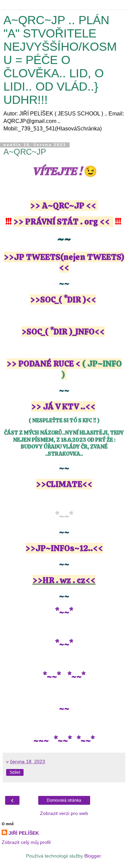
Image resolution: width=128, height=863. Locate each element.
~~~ (41, 740)
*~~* (52, 676)
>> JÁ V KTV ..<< (63, 406)
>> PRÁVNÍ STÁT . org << (61, 221)
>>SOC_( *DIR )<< (63, 299)
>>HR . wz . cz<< (64, 580)
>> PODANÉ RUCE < (43, 363)
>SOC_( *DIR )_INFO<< (63, 331)
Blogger (92, 856)
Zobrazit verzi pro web (64, 813)
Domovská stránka (64, 800)
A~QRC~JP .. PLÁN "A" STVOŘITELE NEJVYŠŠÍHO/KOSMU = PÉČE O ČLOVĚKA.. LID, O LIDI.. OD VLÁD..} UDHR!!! (60, 60)
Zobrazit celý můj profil (26, 842)
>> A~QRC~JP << (63, 205)
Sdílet (15, 772)
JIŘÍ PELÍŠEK (24, 833)
